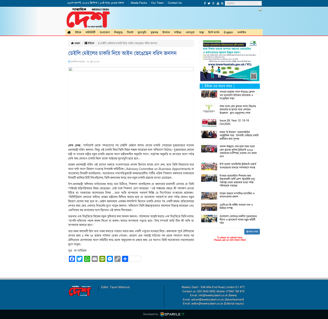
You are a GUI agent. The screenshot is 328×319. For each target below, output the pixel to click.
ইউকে (78, 32)
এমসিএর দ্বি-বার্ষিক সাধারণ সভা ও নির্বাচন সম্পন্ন (236, 206)
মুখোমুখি (142, 32)
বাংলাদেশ (105, 32)
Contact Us (175, 3)
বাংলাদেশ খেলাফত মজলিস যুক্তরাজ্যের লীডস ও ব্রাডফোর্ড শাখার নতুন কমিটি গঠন (238, 220)
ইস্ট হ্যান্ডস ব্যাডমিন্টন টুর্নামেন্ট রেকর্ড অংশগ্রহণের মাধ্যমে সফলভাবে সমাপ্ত (238, 166)
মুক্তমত (154, 32)
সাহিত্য (177, 32)
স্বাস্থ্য (201, 32)
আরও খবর (253, 231)
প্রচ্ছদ (77, 43)
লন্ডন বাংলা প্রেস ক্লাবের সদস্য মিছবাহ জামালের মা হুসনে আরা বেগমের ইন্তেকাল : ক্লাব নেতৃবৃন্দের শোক (238, 110)
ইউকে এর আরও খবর (218, 86)
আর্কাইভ (241, 32)
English (228, 32)
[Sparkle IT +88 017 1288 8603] (172, 314)
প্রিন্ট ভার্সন (213, 32)
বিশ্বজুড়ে (118, 32)
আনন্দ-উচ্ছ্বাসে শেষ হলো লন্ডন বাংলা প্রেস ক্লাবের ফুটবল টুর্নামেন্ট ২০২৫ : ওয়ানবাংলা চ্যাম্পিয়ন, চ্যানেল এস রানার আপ (238, 151)
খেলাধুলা (190, 32)
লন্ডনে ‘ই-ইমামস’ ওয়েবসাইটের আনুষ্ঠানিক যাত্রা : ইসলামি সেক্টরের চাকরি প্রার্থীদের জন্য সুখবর (239, 136)
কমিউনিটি (90, 32)
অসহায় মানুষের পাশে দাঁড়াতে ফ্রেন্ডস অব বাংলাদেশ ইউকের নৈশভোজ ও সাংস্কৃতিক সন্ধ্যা (237, 95)
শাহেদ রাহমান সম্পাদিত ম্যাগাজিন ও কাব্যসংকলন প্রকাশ (237, 195)
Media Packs (139, 3)
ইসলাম (166, 32)
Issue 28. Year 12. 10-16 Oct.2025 (234, 122)
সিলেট (130, 32)
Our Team (157, 3)
